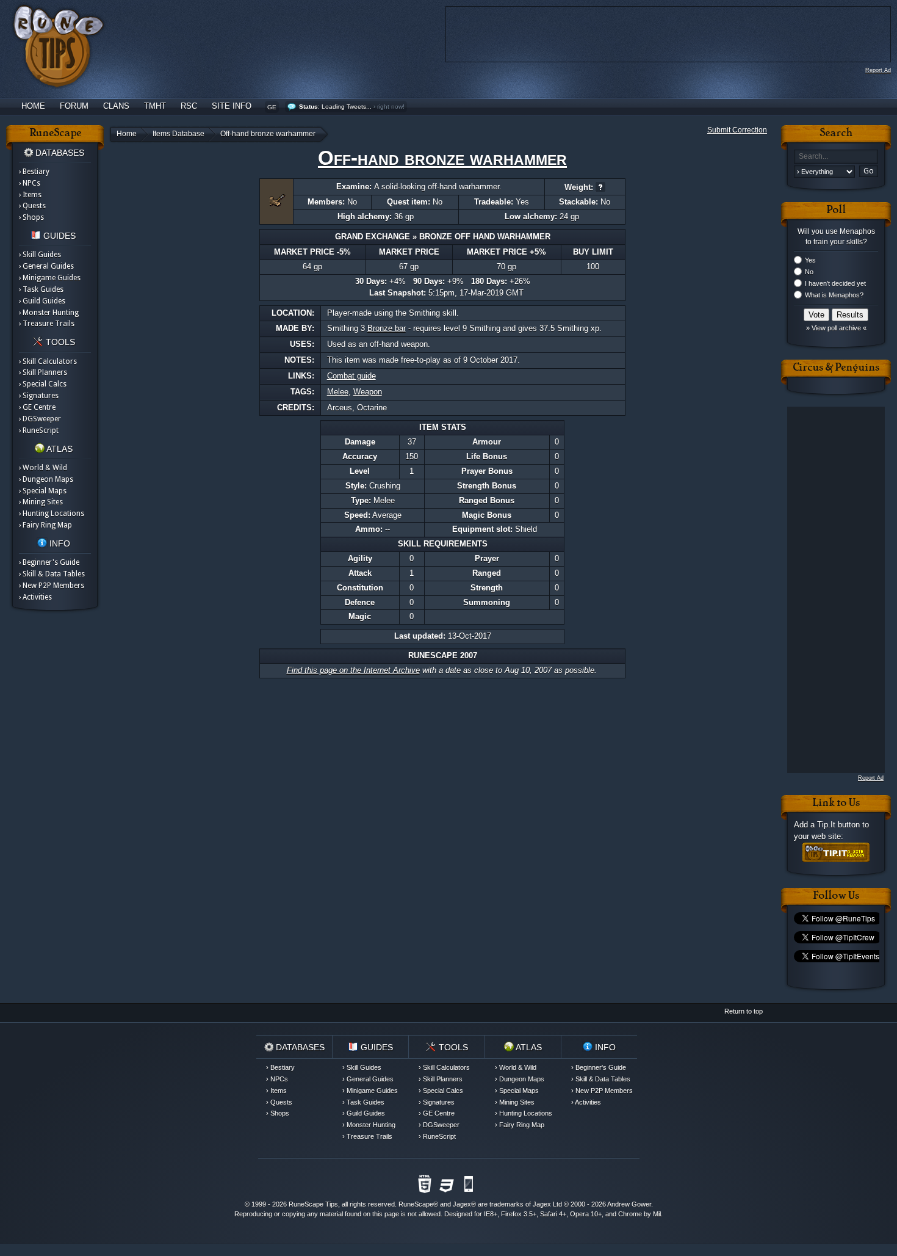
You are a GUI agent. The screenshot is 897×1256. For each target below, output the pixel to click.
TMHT (155, 106)
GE (271, 107)
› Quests (32, 205)
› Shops (31, 217)
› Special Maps (43, 491)
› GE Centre (37, 407)
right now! (391, 106)
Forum (74, 106)
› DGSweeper (40, 419)
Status (308, 106)
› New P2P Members (51, 585)
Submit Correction (737, 130)
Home (33, 106)
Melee (337, 391)
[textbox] (836, 157)
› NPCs (29, 183)
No (809, 271)
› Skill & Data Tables (52, 574)
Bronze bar (386, 328)
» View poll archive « (836, 328)
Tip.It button (838, 824)
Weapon (367, 391)
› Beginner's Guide (49, 562)
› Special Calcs (43, 384)
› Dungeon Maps (46, 479)
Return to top (743, 1011)
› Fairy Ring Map (45, 525)
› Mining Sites (41, 502)
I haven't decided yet (835, 283)
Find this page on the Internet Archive (353, 670)
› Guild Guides (42, 301)
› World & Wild (43, 467)
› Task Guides (41, 289)
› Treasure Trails (46, 323)
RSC (189, 106)
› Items (30, 195)
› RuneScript (39, 430)
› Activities (35, 597)
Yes (810, 260)
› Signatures (39, 395)
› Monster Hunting (49, 312)
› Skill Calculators (48, 361)
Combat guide (351, 375)
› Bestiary (34, 171)
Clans (116, 106)
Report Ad (878, 70)
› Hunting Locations (51, 513)
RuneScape (415, 1204)
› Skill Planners (43, 372)
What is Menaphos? (834, 295)
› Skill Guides (40, 254)
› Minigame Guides (50, 278)
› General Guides (46, 266)
